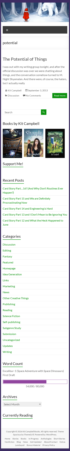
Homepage (9, 268)
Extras (62, 442)
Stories (15, 438)
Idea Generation (12, 274)
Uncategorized (11, 339)
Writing (7, 351)
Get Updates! (36, 442)
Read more (59, 95)
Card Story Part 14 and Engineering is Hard (28, 208)
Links (6, 280)
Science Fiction (11, 316)
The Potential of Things (25, 59)
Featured (8, 262)
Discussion (13, 95)
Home (7, 438)
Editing (7, 250)
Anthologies (46, 438)
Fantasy (7, 256)
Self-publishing (11, 322)
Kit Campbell (15, 90)
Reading (7, 310)
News (6, 292)
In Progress (34, 438)
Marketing (9, 286)
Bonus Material (33, 445)
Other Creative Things (16, 298)
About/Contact (50, 442)
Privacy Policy (48, 445)
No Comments (33, 95)
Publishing (9, 304)
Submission (9, 333)
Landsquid (19, 445)
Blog (19, 442)
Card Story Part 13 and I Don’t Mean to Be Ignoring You (35, 214)
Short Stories (59, 438)
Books (23, 438)
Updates (8, 345)
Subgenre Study (12, 328)
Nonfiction (9, 442)
